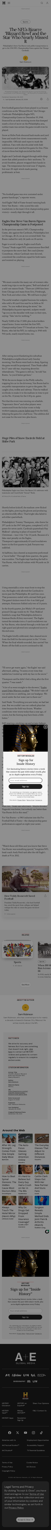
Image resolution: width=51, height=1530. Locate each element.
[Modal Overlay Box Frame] (25, 765)
